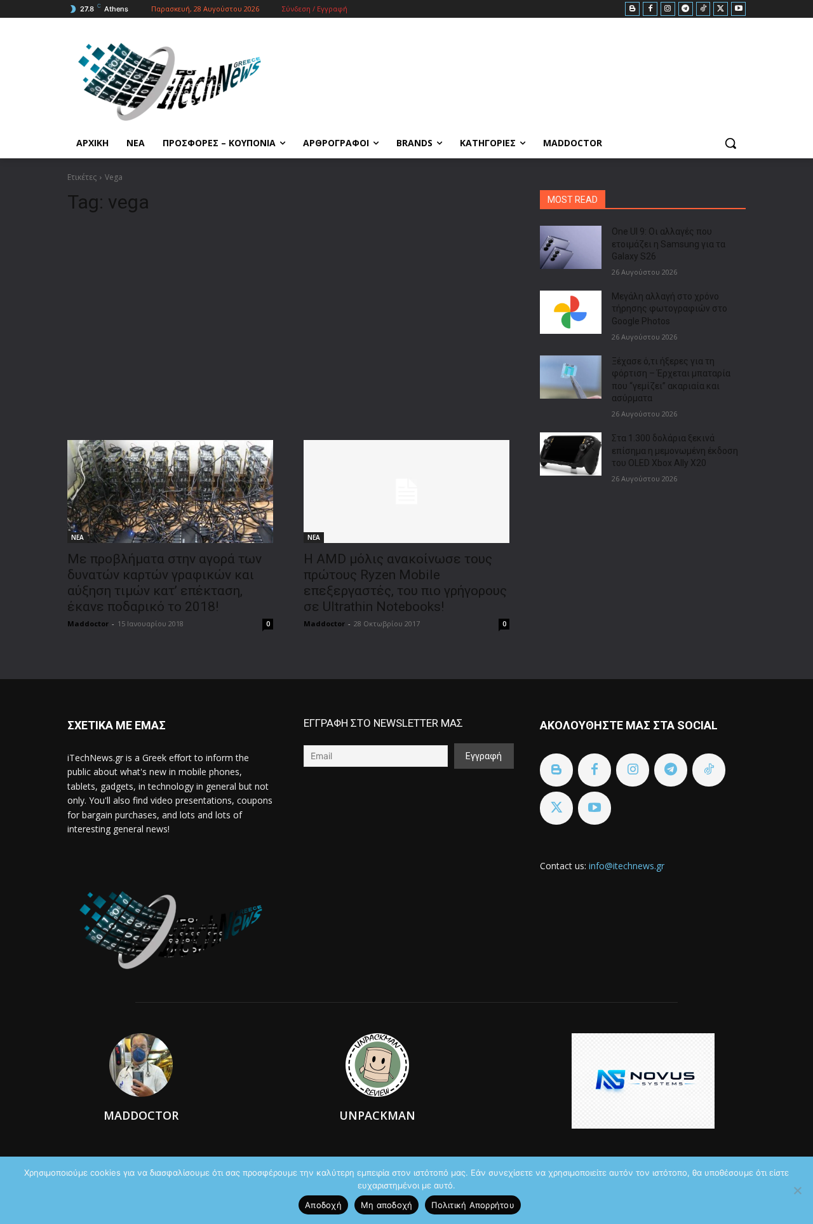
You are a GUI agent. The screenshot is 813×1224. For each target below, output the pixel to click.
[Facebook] (650, 9)
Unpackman (377, 1115)
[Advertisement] (288, 322)
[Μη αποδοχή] (797, 1190)
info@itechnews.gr (626, 866)
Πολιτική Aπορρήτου (472, 1205)
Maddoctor (88, 623)
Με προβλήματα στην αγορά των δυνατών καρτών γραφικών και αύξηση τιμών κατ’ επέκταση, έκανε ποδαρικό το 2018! (164, 582)
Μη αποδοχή (387, 1205)
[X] (720, 9)
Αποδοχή (323, 1205)
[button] (730, 143)
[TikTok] (703, 9)
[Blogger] (632, 9)
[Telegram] (685, 9)
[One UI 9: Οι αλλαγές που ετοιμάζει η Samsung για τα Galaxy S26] (570, 247)
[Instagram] (668, 9)
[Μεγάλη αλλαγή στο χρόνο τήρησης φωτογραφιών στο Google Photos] (570, 312)
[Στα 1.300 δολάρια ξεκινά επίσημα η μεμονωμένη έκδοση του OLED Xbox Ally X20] (570, 454)
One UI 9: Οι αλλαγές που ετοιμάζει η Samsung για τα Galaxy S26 (668, 243)
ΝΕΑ (77, 537)
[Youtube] (738, 9)
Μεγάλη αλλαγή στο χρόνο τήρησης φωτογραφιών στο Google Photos (669, 308)
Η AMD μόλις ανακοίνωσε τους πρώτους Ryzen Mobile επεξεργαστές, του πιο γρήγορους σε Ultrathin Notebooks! (405, 582)
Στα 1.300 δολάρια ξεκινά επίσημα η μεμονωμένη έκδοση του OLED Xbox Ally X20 (675, 450)
